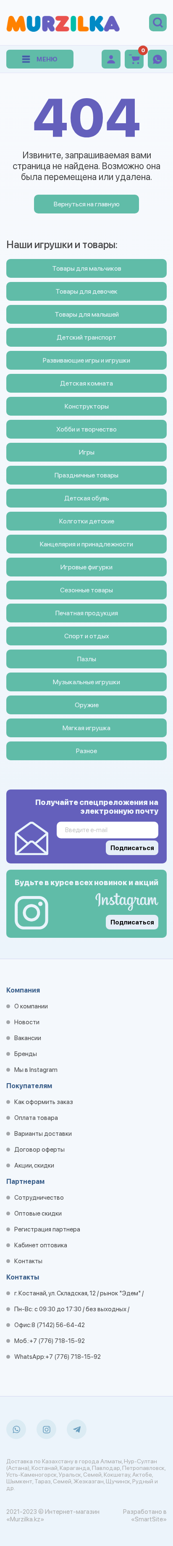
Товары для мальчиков (86, 268)
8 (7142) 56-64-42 (58, 1325)
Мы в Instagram (36, 1070)
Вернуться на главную (87, 204)
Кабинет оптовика (40, 1245)
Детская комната (86, 383)
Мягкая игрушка (86, 728)
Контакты (28, 1261)
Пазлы (86, 659)
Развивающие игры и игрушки (86, 360)
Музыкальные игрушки (86, 682)
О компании (31, 1006)
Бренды (25, 1054)
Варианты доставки (43, 1133)
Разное (86, 751)
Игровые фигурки (86, 567)
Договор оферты (39, 1149)
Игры (86, 452)
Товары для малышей (87, 314)
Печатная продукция (86, 613)
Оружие (87, 705)
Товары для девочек (86, 291)
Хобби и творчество (86, 429)
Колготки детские (86, 521)
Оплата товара (36, 1118)
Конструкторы (87, 406)
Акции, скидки (34, 1165)
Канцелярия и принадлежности (86, 544)
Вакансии (27, 1038)
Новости (26, 1022)
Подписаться (132, 922)
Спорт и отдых (86, 636)
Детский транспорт (86, 337)
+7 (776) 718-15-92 (57, 1341)
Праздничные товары (86, 475)
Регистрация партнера (47, 1229)
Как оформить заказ (43, 1102)
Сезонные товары (86, 590)
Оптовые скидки (38, 1213)
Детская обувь (86, 498)
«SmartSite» (149, 1519)
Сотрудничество (39, 1197)
